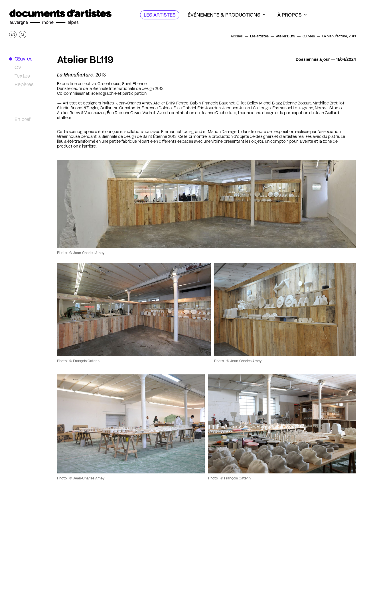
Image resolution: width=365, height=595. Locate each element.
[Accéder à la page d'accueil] (60, 17)
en (13, 34)
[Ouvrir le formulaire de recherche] (22, 34)
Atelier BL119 (85, 59)
